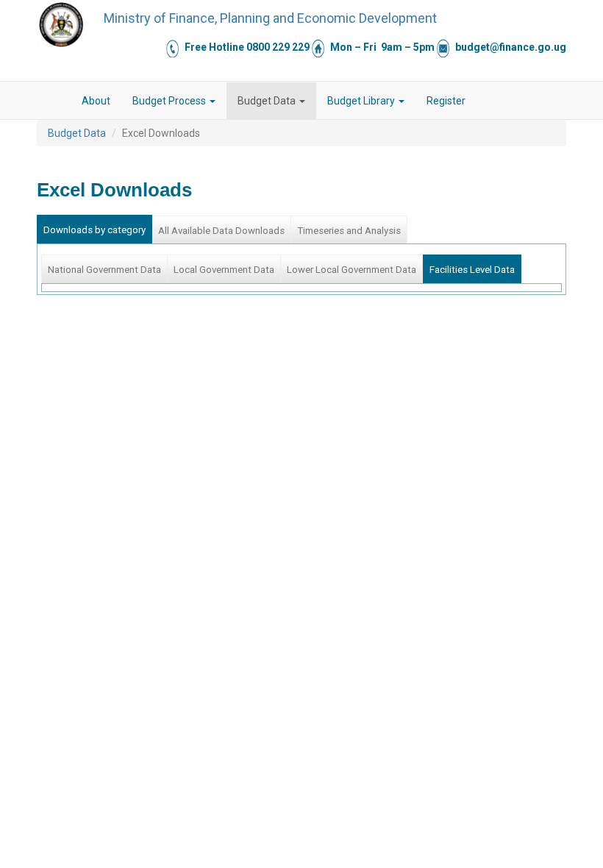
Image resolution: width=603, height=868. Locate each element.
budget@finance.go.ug (510, 47)
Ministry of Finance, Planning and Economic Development (270, 18)
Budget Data (268, 101)
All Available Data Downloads (221, 230)
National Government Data (104, 269)
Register (446, 101)
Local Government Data (224, 269)
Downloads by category (94, 229)
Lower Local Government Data (351, 269)
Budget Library (362, 101)
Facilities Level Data (472, 269)
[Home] (61, 24)
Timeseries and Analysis (349, 230)
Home (60, 100)
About (96, 101)
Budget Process (170, 101)
